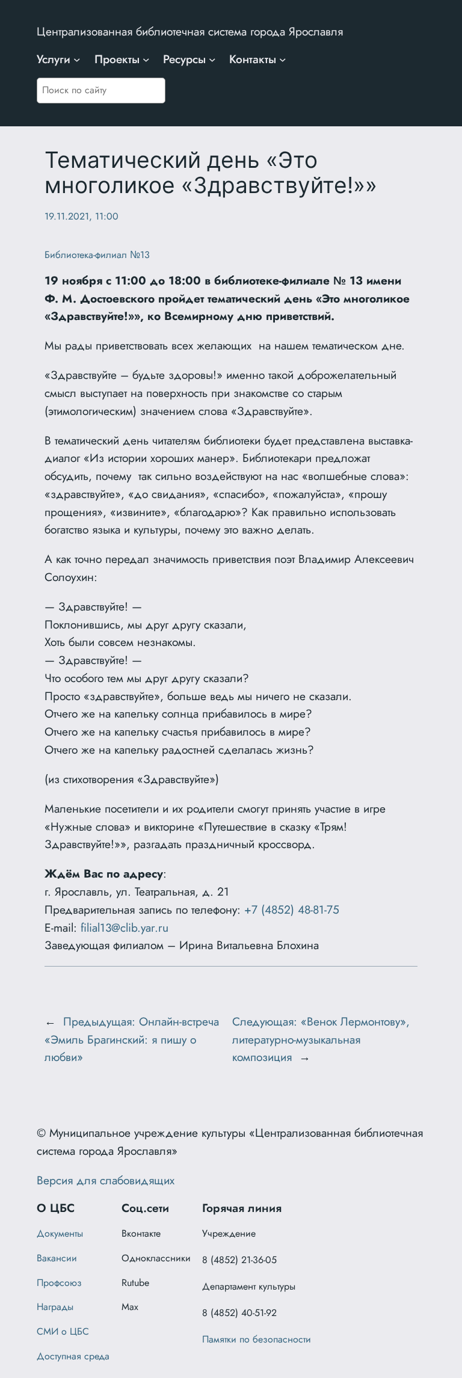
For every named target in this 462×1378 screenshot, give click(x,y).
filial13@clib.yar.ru (124, 927)
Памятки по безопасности (256, 1339)
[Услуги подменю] (77, 59)
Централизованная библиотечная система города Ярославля (190, 31)
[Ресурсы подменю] (212, 59)
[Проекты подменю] (146, 59)
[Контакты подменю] (282, 59)
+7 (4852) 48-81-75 (291, 909)
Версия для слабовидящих (105, 1180)
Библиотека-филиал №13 (97, 255)
